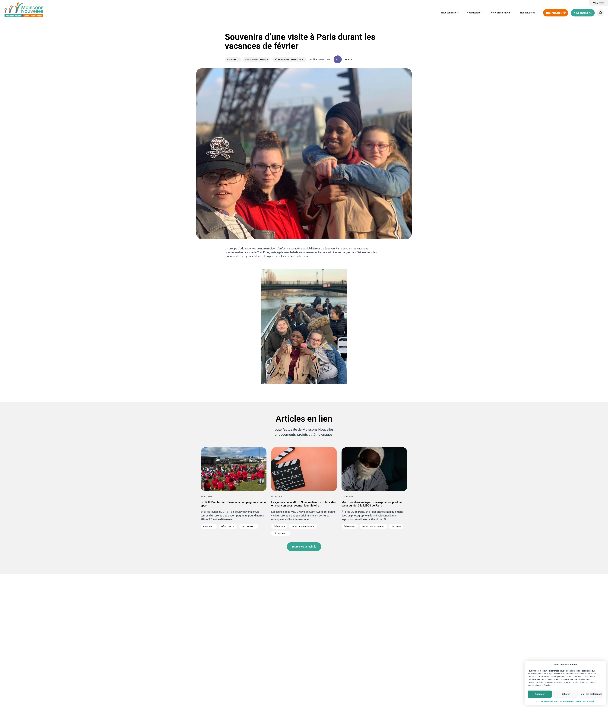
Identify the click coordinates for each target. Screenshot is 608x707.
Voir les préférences (591, 694)
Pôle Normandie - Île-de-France (289, 59)
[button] (450, 12)
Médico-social (228, 526)
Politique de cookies (544, 701)
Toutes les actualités (304, 546)
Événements (232, 59)
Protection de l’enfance (256, 59)
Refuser (565, 694)
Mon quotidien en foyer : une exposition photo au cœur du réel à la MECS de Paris (372, 503)
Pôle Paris (396, 526)
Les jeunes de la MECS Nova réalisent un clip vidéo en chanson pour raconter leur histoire (303, 503)
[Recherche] (600, 12)
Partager (348, 59)
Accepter (540, 694)
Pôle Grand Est (248, 526)
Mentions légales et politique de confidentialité (574, 701)
